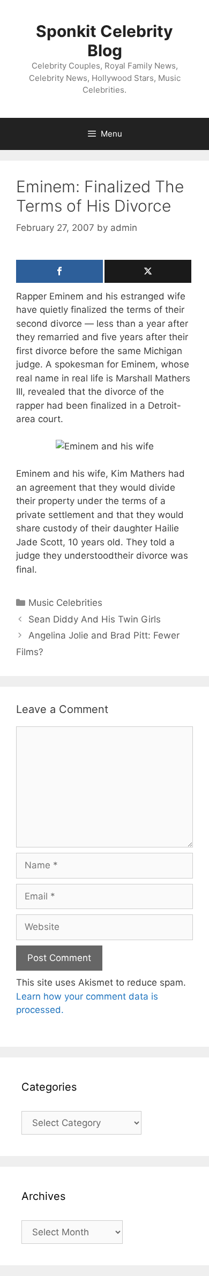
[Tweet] (147, 271)
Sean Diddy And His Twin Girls (94, 619)
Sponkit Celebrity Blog (104, 40)
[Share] (59, 271)
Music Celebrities (65, 602)
